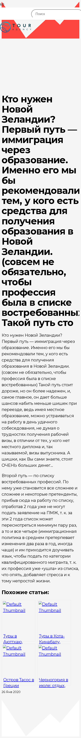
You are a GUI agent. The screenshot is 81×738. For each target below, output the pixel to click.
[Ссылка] (15, 41)
